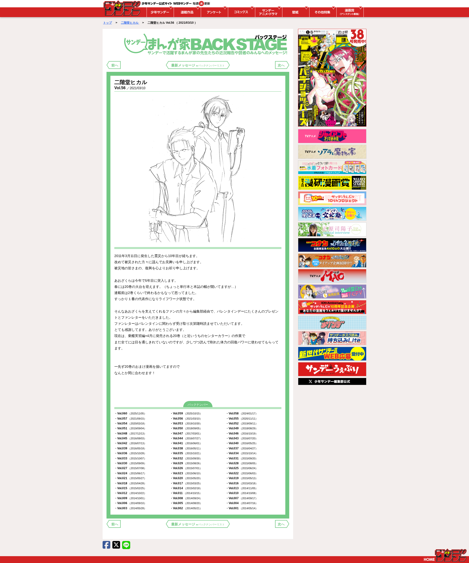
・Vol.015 (130, 488)
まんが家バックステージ (206, 44)
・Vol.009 (130, 498)
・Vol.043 (242, 438)
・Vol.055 (242, 418)
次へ (281, 65)
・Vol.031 (242, 458)
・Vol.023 (186, 473)
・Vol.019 (242, 478)
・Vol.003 (130, 508)
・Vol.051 (130, 428)
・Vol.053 (186, 423)
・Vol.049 (242, 428)
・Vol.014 (186, 488)
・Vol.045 (130, 438)
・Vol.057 (130, 418)
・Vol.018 (130, 483)
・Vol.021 (130, 478)
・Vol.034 (242, 453)
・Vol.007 (242, 498)
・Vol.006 (130, 503)
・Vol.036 (130, 453)
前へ (114, 65)
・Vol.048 (130, 433)
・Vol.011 (186, 493)
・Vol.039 (130, 448)
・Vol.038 (186, 448)
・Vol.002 (186, 508)
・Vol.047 (186, 433)
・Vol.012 (130, 493)
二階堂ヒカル (130, 22)
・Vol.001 (242, 508)
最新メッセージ (198, 65)
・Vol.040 (242, 443)
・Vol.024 (130, 473)
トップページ (445, 555)
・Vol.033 (130, 458)
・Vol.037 (242, 448)
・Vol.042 (130, 443)
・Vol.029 (186, 463)
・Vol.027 (130, 468)
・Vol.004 (242, 503)
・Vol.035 (186, 453)
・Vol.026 (186, 468)
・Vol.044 (186, 438)
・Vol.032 (186, 458)
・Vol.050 (186, 428)
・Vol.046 (242, 433)
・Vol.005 (186, 503)
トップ (107, 22)
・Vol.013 (242, 488)
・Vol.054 (130, 423)
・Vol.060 (130, 413)
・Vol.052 (242, 423)
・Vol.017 (186, 483)
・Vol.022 (242, 473)
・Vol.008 (186, 498)
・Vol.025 (242, 468)
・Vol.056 (186, 418)
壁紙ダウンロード (295, 12)
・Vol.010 (242, 493)
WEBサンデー (122, 8)
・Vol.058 (242, 413)
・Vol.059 (186, 413)
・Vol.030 (130, 463)
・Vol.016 (242, 483)
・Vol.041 (186, 443)
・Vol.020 (186, 478)
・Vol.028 (242, 463)
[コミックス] (241, 12)
